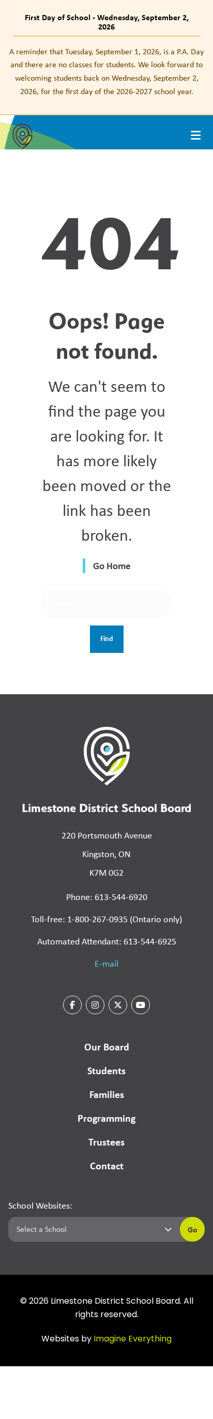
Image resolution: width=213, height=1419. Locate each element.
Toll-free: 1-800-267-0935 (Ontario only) (106, 919)
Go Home (112, 565)
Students (106, 1070)
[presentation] (196, 135)
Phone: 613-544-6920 (106, 897)
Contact (107, 1165)
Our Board (106, 1047)
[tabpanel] (106, 71)
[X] (118, 1005)
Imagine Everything (133, 1339)
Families (106, 1094)
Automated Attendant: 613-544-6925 (106, 941)
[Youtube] (140, 1005)
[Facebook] (72, 1005)
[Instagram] (95, 1005)
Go (192, 1229)
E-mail (106, 963)
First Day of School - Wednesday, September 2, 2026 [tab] (107, 21)
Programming (106, 1118)
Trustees (106, 1142)
